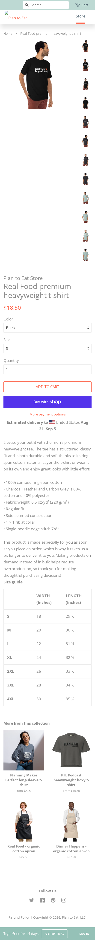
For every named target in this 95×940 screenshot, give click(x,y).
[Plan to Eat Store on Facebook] (42, 901)
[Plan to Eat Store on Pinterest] (53, 901)
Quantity (11, 360)
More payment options (48, 414)
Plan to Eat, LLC (74, 917)
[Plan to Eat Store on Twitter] (31, 901)
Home (7, 33)
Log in (84, 934)
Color (8, 319)
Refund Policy (19, 917)
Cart (85, 5)
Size (7, 339)
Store (80, 16)
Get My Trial (54, 934)
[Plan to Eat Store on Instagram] (63, 901)
